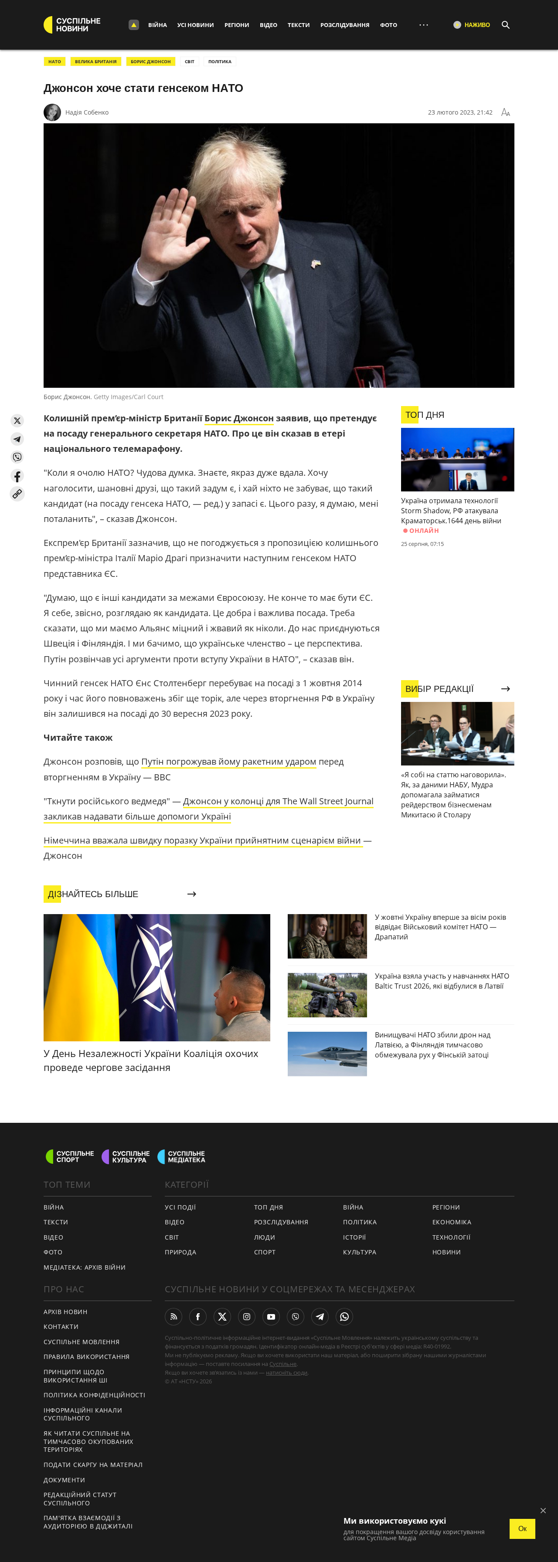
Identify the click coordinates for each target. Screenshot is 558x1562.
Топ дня (268, 1207)
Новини (446, 1252)
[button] (17, 420)
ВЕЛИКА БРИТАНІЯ (96, 61)
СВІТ (189, 61)
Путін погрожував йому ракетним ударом (228, 761)
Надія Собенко (87, 112)
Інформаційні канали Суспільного (83, 1414)
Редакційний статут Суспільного (80, 1499)
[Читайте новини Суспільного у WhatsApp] (344, 1316)
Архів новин (66, 1312)
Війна (157, 25)
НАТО (54, 61)
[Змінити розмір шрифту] (505, 112)
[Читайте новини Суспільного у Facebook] (198, 1316)
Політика (360, 1222)
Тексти (299, 25)
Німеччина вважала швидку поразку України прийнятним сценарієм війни (203, 840)
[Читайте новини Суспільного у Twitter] (222, 1316)
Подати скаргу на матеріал (93, 1464)
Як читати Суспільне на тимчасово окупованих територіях (88, 1441)
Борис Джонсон (151, 61)
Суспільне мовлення (82, 1342)
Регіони (237, 25)
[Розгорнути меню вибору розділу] (134, 25)
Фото (388, 25)
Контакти (61, 1326)
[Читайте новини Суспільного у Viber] (295, 1316)
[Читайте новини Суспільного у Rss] (173, 1316)
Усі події (180, 1207)
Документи (64, 1480)
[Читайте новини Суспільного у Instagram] (246, 1316)
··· (423, 24)
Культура (360, 1252)
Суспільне (282, 1364)
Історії (354, 1237)
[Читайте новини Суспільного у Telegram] (320, 1316)
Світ (172, 1237)
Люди (265, 1237)
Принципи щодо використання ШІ (76, 1376)
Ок (522, 1528)
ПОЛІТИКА (219, 61)
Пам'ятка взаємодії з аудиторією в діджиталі (88, 1522)
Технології (451, 1237)
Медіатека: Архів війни (85, 1267)
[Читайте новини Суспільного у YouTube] (271, 1316)
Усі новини (195, 25)
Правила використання (87, 1356)
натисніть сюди (286, 1372)
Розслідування (345, 25)
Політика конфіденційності (95, 1395)
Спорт (265, 1252)
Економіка (452, 1222)
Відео (268, 25)
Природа (180, 1252)
